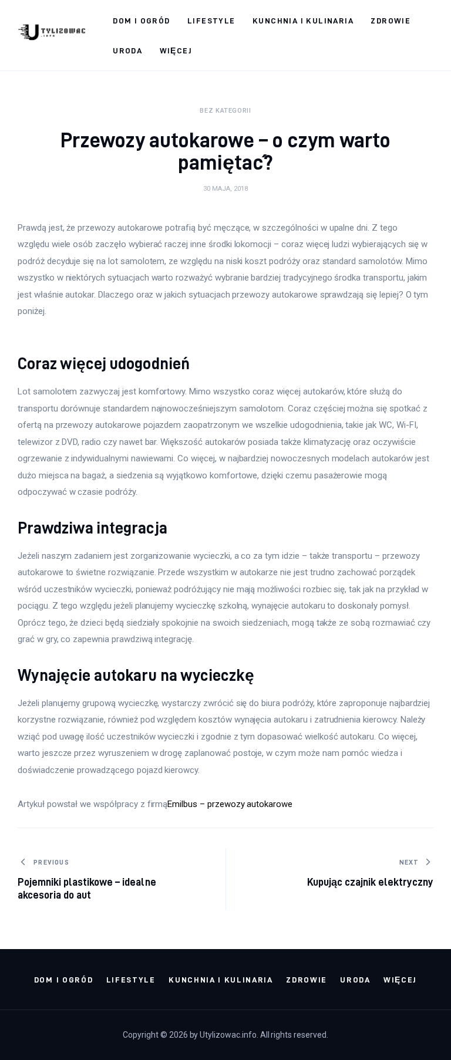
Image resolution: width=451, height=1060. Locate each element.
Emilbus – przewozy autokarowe (229, 804)
